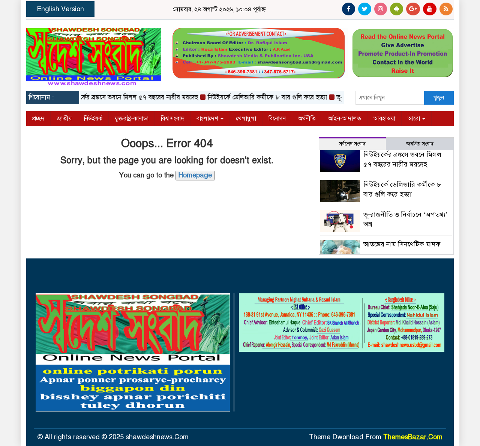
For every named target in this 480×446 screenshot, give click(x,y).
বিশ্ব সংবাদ (172, 118)
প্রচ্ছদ (38, 118)
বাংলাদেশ (208, 118)
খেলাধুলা (246, 118)
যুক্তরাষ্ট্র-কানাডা (131, 118)
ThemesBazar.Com (412, 437)
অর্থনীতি (307, 118)
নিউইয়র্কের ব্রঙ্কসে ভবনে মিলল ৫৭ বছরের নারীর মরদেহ (123, 97)
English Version (60, 9)
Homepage (195, 175)
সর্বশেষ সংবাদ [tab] (352, 144)
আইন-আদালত (344, 118)
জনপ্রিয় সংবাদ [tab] (420, 144)
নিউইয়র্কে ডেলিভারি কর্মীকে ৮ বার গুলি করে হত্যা (260, 97)
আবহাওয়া (384, 118)
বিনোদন (277, 118)
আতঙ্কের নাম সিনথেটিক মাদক (402, 244)
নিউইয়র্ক (93, 118)
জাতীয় (64, 118)
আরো (415, 118)
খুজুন (439, 97)
